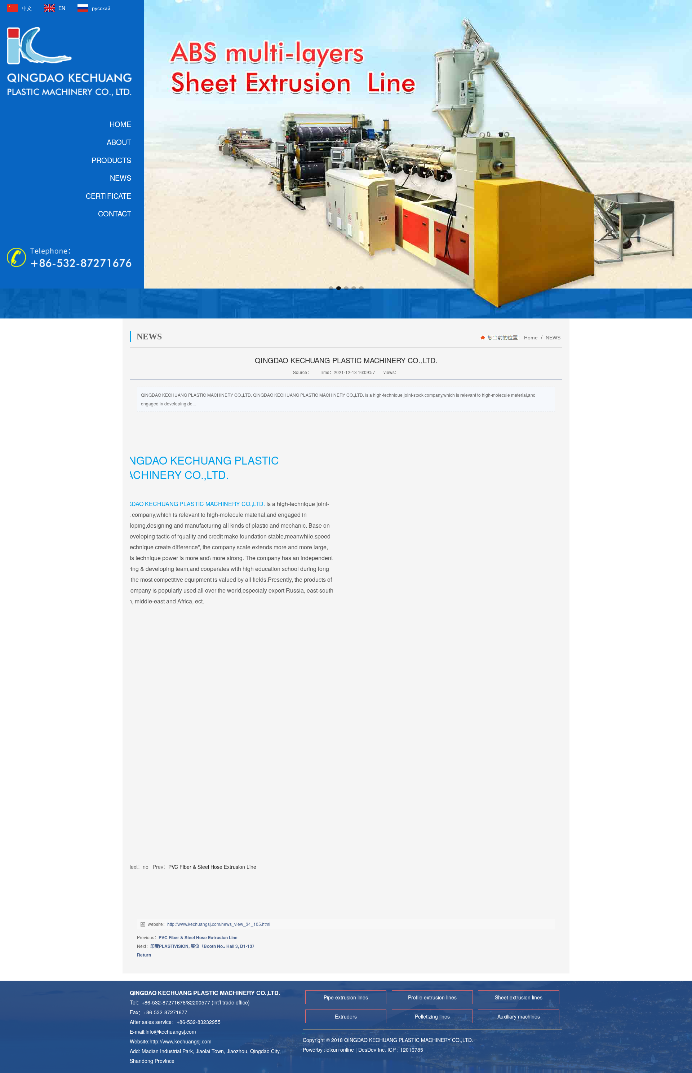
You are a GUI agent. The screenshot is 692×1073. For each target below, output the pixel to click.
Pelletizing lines (432, 1016)
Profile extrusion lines (432, 997)
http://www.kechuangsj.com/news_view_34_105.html (218, 924)
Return (144, 954)
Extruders (346, 1016)
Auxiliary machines (518, 1016)
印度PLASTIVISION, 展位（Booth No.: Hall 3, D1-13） (203, 946)
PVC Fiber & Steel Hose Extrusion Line (212, 866)
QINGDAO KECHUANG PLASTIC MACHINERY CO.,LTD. (191, 504)
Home (531, 337)
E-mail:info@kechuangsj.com (163, 1031)
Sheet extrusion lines (518, 997)
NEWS (552, 337)
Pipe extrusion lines (346, 997)
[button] (331, 288)
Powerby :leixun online (329, 1049)
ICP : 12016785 (405, 1049)
